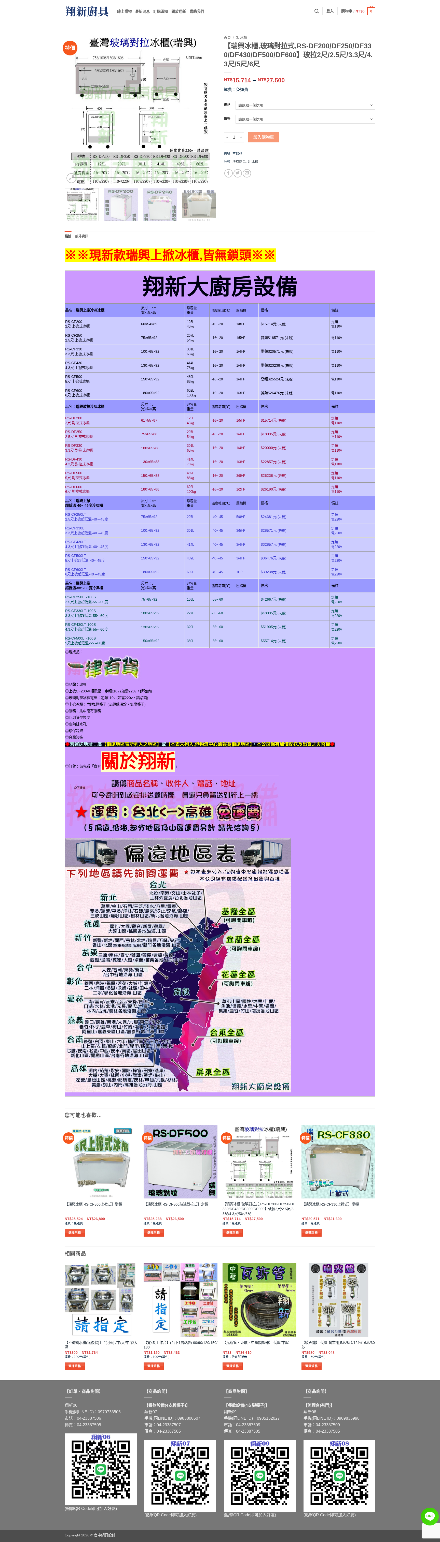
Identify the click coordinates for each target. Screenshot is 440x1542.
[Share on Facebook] (228, 173)
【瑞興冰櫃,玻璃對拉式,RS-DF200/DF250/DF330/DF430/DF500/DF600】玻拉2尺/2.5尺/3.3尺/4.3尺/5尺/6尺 (259, 1208)
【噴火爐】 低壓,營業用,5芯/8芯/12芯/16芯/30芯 (338, 1345)
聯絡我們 (197, 11)
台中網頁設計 (104, 1535)
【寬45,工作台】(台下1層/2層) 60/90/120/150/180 (180, 1345)
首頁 (227, 37)
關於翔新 (178, 11)
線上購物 (124, 11)
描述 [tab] (68, 236)
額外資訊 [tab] (82, 236)
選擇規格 (74, 1232)
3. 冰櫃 (241, 37)
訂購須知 (160, 11)
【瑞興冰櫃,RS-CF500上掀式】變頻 (93, 1204)
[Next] (206, 109)
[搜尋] (316, 11)
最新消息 (142, 11)
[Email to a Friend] (247, 173)
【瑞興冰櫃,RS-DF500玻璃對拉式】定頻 (176, 1204)
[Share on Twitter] (237, 173)
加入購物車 (263, 137)
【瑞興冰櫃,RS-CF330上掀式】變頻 (330, 1204)
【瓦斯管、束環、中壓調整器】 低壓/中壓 (256, 1343)
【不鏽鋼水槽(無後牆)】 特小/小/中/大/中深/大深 (101, 1345)
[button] (330, 11)
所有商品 (239, 162)
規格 (227, 105)
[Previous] (74, 109)
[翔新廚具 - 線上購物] (87, 11)
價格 (227, 118)
